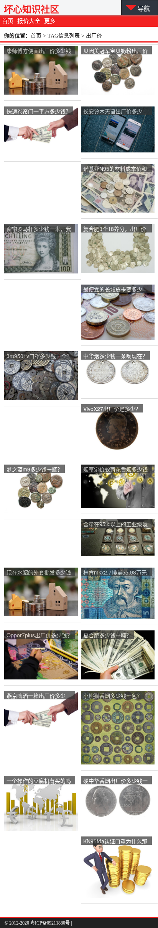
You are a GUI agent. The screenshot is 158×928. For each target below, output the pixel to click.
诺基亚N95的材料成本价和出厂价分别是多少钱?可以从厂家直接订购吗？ (115, 169)
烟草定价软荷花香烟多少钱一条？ (115, 469)
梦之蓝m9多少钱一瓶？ (35, 469)
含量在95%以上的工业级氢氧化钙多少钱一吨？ (115, 524)
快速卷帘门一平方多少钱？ (39, 111)
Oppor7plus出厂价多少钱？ (39, 635)
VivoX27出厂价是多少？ (112, 408)
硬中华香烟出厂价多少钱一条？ (115, 781)
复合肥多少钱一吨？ (107, 635)
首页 (7, 21)
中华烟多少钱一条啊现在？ (115, 356)
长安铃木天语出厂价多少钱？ (112, 111)
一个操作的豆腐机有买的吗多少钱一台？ (39, 781)
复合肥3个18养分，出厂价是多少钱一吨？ (114, 229)
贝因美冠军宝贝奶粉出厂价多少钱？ (115, 51)
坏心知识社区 (31, 9)
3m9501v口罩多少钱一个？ (39, 356)
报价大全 (28, 21)
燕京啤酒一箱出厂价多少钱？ (36, 696)
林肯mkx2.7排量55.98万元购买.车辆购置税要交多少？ (116, 572)
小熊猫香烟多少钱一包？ (112, 695)
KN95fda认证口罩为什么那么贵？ (115, 841)
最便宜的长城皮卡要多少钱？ (112, 289)
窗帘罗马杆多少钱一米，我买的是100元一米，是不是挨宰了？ (39, 229)
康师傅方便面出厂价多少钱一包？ (39, 51)
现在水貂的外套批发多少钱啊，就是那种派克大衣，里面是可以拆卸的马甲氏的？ (39, 572)
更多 (50, 21)
